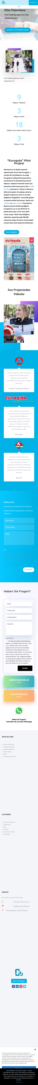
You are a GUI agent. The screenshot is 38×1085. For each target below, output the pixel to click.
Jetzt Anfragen (19, 981)
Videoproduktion (8, 747)
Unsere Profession (9, 822)
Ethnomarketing (8, 744)
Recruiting (6, 834)
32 (28, 279)
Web (4, 754)
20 (9, 279)
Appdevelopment (8, 749)
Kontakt (33, 2)
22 (12, 279)
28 (22, 279)
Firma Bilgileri (11, 232)
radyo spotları (17, 203)
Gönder (28, 569)
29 (23, 279)
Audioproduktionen (9, 756)
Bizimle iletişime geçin (17, 30)
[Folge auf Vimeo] (24, 986)
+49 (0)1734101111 (21, 902)
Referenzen (7, 824)
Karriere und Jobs (9, 832)
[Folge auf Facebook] (13, 986)
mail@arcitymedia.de (19, 679)
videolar (7, 203)
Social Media (7, 751)
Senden (25, 668)
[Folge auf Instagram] (20, 986)
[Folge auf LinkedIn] (17, 986)
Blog (4, 827)
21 (11, 279)
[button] (35, 1049)
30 (25, 279)
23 (14, 279)
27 (20, 279)
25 (17, 279)
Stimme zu (19, 1082)
